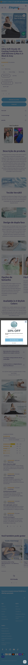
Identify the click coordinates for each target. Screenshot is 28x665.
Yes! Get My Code (14, 339)
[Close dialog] (26, 322)
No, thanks (14, 342)
